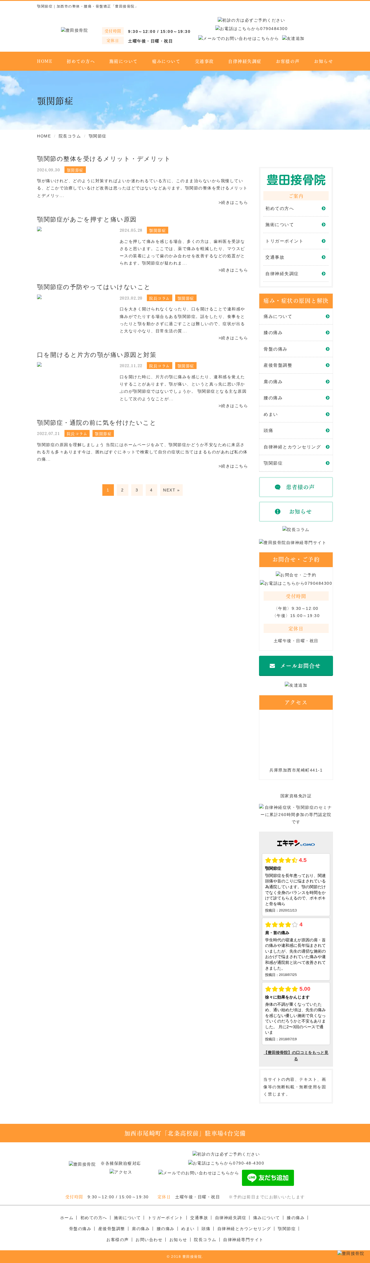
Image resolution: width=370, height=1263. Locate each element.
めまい (271, 414)
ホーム (67, 1217)
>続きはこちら (233, 202)
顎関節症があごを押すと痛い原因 (87, 219)
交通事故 (204, 60)
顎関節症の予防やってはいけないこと (94, 287)
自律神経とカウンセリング (292, 446)
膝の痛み (273, 332)
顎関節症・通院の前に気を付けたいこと (96, 422)
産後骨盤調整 (278, 365)
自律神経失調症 (245, 60)
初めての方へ (80, 60)
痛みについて (166, 60)
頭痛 (268, 430)
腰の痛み (273, 397)
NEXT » (171, 490)
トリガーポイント (284, 241)
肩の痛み (273, 381)
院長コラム (205, 1239)
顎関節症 (273, 463)
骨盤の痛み (276, 349)
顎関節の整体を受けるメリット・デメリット (104, 158)
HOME (44, 60)
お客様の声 (288, 60)
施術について (123, 60)
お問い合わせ (149, 1239)
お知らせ (323, 60)
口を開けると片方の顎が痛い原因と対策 (96, 354)
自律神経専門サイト (243, 1239)
